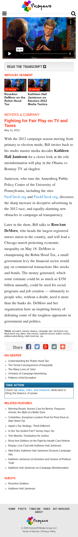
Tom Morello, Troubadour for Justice (28, 435)
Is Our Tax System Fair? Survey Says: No (31, 431)
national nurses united (51, 333)
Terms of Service (31, 531)
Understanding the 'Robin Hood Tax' (28, 361)
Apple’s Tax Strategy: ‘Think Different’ (29, 425)
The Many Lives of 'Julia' (22, 369)
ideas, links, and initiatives (34, 390)
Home (12, 508)
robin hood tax (32, 336)
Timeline (35, 508)
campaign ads (45, 331)
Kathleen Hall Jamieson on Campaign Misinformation (38, 467)
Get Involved (61, 508)
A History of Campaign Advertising (27, 373)
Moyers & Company (22, 114)
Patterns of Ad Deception (22, 377)
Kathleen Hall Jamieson (21, 488)
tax (41, 336)
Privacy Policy (48, 531)
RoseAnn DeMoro (18, 483)
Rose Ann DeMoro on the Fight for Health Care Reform (39, 440)
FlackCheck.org (46, 196)
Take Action (15, 385)
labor (23, 333)
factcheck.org (61, 331)
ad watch (16, 331)
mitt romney (32, 333)
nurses (66, 333)
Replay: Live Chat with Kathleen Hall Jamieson (34, 445)
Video (46, 508)
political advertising (13, 336)
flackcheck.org (11, 333)
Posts (22, 508)
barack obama (29, 331)
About (39, 512)
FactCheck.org (15, 196)
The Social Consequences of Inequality (30, 365)
